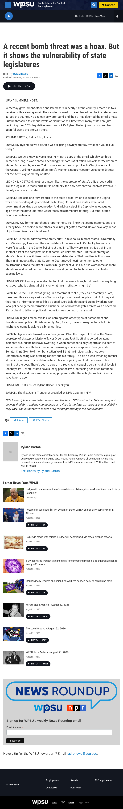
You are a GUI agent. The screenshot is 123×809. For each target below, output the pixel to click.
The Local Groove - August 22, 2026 (46, 628)
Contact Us (51, 788)
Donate (110, 5)
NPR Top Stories (41, 420)
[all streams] (118, 16)
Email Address (14, 727)
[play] (8, 16)
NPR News (19, 420)
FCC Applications (103, 780)
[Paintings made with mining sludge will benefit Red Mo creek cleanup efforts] (13, 542)
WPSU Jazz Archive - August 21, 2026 (47, 652)
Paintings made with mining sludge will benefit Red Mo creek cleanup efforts (69, 537)
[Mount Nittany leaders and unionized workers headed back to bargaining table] (13, 586)
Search (74, 780)
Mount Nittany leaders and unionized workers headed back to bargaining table (69, 581)
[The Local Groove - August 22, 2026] (13, 634)
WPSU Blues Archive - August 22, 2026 (47, 604)
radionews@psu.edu (82, 754)
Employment (52, 780)
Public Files (76, 788)
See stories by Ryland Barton (40, 471)
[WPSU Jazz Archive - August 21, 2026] (13, 657)
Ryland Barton (20, 74)
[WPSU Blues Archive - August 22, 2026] (13, 610)
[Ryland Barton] (10, 451)
